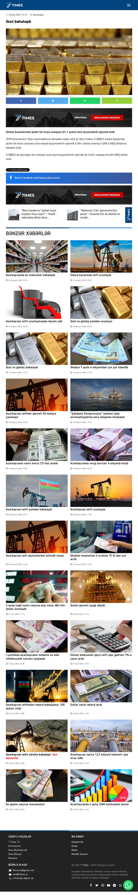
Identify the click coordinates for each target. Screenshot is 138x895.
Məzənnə (12, 858)
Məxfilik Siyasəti (80, 854)
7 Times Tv (14, 842)
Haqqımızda (77, 842)
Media (74, 850)
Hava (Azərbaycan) (17, 850)
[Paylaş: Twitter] (53, 101)
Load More (69, 822)
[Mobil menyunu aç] (128, 5)
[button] (117, 101)
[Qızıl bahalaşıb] (69, 62)
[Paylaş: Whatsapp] (85, 101)
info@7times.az (20, 874)
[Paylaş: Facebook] (21, 101)
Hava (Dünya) (14, 854)
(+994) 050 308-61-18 (23, 878)
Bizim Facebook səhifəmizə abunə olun (37, 178)
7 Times (84, 865)
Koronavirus (14, 846)
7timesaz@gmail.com (23, 870)
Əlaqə (74, 846)
